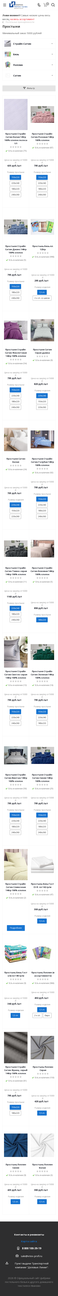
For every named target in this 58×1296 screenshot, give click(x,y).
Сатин (17, 75)
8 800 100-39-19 (31, 1248)
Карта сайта (29, 1241)
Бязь (16, 54)
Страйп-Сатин (22, 43)
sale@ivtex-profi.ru (31, 1256)
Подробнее (16, 927)
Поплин (18, 64)
